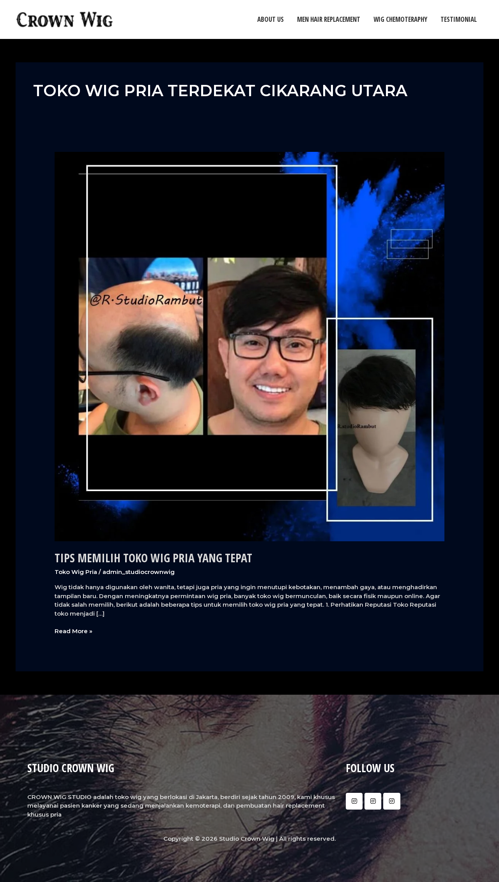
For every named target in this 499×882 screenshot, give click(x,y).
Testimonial (459, 19)
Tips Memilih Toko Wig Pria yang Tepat (153, 558)
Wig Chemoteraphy (400, 19)
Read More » (73, 631)
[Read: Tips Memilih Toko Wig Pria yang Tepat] (249, 346)
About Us (270, 19)
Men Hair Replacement (328, 19)
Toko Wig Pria (76, 572)
